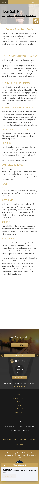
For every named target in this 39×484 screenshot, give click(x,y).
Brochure (26, 430)
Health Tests (13, 422)
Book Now (4, 2)
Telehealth (7, 440)
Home (3, 16)
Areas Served (20, 16)
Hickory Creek (31, 16)
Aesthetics (19, 409)
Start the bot (8, 476)
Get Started (19, 378)
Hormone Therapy (19, 398)
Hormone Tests (25, 422)
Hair (19, 405)
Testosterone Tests (10, 426)
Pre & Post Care (15, 430)
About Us (23, 440)
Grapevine (10, 16)
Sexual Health (19, 412)
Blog (15, 440)
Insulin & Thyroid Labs (27, 426)
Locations (32, 440)
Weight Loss (19, 395)
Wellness (19, 402)
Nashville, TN (19, 355)
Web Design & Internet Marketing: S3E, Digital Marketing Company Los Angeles (19, 456)
